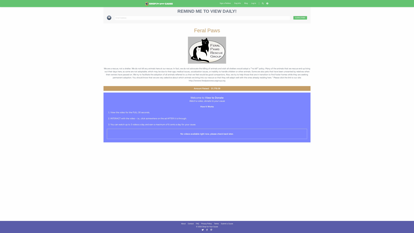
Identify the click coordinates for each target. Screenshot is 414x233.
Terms (216, 224)
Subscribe (300, 18)
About (183, 224)
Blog (246, 3)
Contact (191, 224)
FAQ (197, 224)
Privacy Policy (206, 224)
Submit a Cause (227, 224)
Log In (253, 3)
